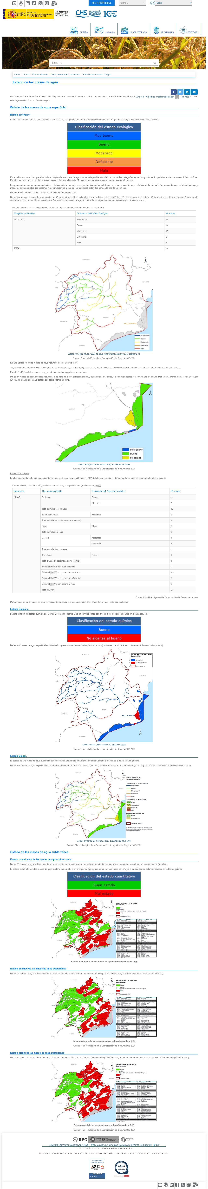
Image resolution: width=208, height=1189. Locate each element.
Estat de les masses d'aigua (97, 74)
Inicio (17, 74)
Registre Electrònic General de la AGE (69, 1144)
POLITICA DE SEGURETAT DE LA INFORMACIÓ (61, 1153)
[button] (174, 92)
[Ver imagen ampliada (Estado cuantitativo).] (104, 928)
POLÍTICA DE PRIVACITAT (96, 1153)
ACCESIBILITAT (129, 1153)
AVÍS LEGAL (115, 1153)
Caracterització (40, 74)
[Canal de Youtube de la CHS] (14, 3)
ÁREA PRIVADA (126, 1148)
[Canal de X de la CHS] (40, 3)
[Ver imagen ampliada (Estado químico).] (104, 1007)
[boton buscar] (154, 63)
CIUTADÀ (86, 1148)
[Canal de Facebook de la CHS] (34, 3)
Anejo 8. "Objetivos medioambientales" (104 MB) (162, 96)
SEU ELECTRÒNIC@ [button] (101, 2)
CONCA (96, 1148)
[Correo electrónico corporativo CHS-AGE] (54, 3)
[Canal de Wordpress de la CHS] (21, 3)
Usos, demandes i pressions (65, 74)
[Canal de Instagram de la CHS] (47, 3)
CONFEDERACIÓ (109, 1148)
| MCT (155, 1144)
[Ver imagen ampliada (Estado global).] (104, 1091)
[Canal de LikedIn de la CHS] (28, 3)
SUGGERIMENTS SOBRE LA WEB (153, 1153)
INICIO (78, 1148)
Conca (26, 74)
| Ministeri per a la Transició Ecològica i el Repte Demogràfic (120, 1144)
